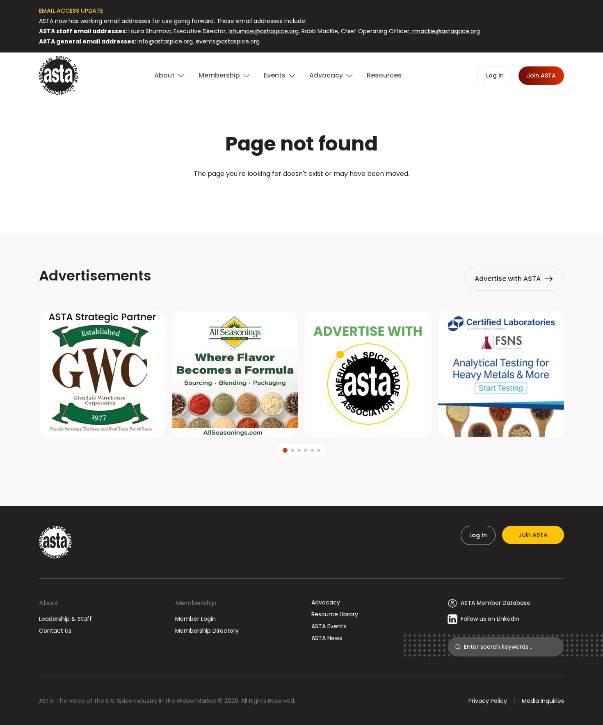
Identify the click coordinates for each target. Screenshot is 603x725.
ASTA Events (328, 626)
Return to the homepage (301, 196)
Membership (195, 603)
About (49, 603)
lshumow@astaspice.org (263, 31)
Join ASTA (533, 535)
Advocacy (325, 602)
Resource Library (334, 614)
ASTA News (326, 638)
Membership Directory (207, 631)
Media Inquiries (543, 701)
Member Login (195, 619)
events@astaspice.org (228, 41)
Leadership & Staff (65, 619)
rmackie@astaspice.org (446, 31)
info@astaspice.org (165, 41)
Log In (478, 535)
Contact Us (55, 631)
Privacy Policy (487, 701)
